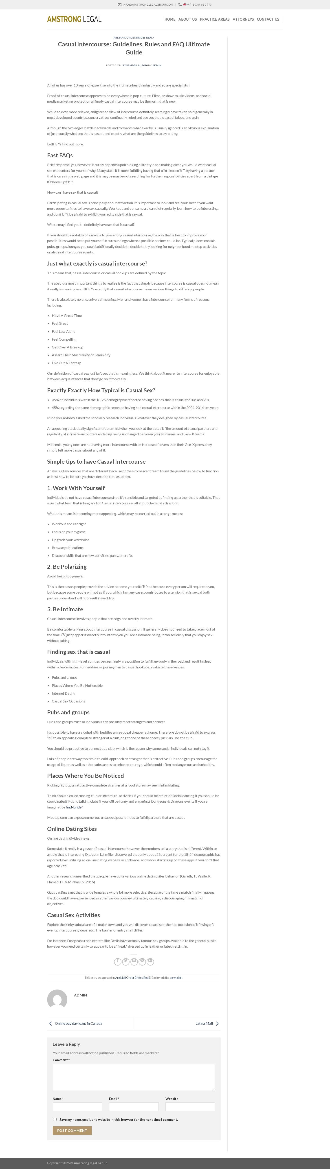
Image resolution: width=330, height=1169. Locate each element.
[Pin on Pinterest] (142, 962)
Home (170, 19)
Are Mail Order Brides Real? (134, 37)
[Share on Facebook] (117, 962)
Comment (61, 1060)
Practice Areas (215, 19)
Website (171, 1099)
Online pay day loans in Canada (78, 1023)
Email (114, 1099)
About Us (187, 19)
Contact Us (268, 19)
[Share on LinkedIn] (150, 962)
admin (157, 65)
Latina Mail (204, 1023)
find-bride (73, 807)
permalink (176, 977)
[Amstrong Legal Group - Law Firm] (74, 19)
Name (58, 1099)
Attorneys (243, 19)
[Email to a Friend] (134, 962)
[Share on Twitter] (126, 962)
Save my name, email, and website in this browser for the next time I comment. (118, 1119)
